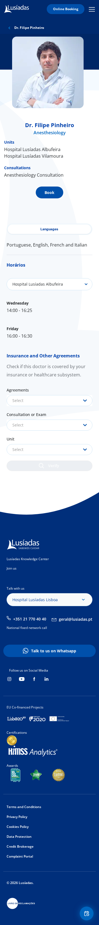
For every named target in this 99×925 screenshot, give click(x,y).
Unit (10, 439)
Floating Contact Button (87, 913)
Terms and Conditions (24, 806)
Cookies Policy (18, 826)
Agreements (18, 390)
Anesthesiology (50, 133)
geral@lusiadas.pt (75, 619)
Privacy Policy (17, 816)
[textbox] (49, 400)
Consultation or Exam (26, 414)
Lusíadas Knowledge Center (28, 559)
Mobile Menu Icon (92, 9)
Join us (11, 568)
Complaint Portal (20, 856)
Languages (49, 229)
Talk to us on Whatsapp (53, 650)
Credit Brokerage (20, 846)
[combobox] (49, 400)
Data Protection (19, 836)
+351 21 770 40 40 (29, 619)
